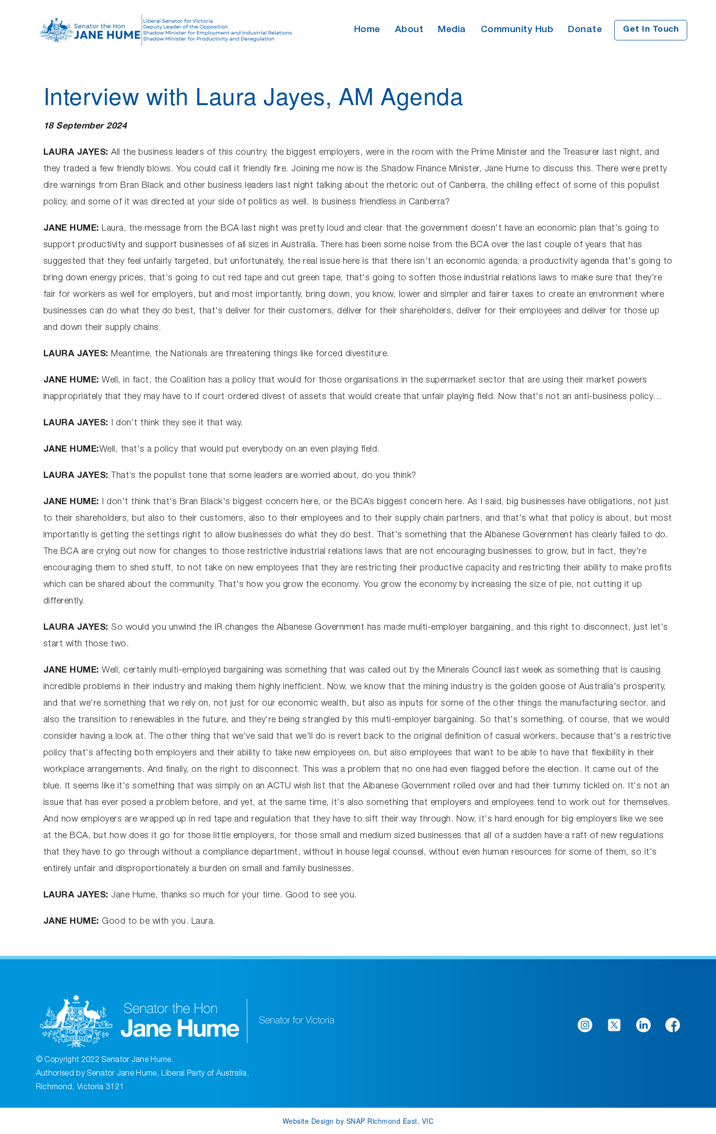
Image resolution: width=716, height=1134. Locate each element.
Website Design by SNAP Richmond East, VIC (358, 1121)
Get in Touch (650, 30)
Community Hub (517, 30)
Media (452, 30)
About (409, 30)
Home (367, 30)
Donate (585, 30)
